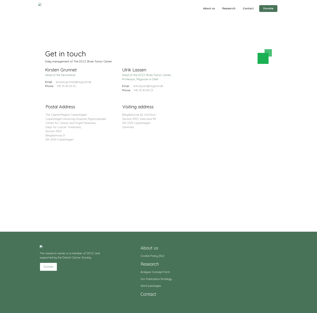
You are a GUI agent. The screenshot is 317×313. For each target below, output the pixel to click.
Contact (248, 8)
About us (209, 8)
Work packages (151, 285)
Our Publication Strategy (156, 279)
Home (49, 41)
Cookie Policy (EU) (152, 256)
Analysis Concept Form (155, 272)
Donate (268, 8)
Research (228, 8)
